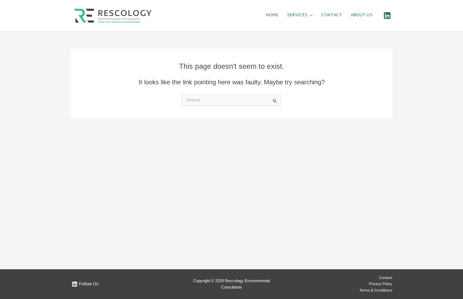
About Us (361, 15)
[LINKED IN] (387, 15)
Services (297, 15)
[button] (310, 15)
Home (272, 15)
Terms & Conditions (375, 290)
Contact (331, 15)
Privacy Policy (380, 284)
